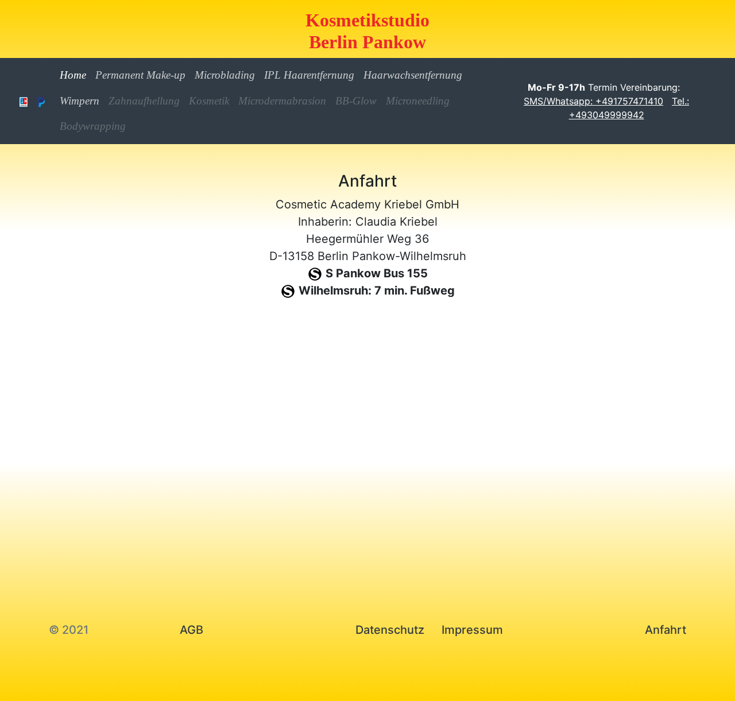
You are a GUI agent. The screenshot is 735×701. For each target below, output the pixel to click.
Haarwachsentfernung (412, 75)
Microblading (225, 75)
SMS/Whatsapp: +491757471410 (593, 101)
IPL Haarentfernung (309, 75)
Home (75, 74)
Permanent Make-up (140, 75)
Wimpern (79, 101)
